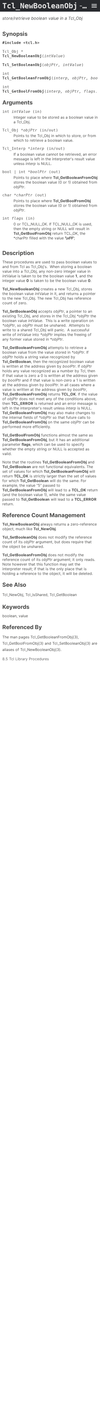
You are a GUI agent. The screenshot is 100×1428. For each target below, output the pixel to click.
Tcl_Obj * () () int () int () (50, 67)
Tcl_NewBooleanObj (45, 5)
